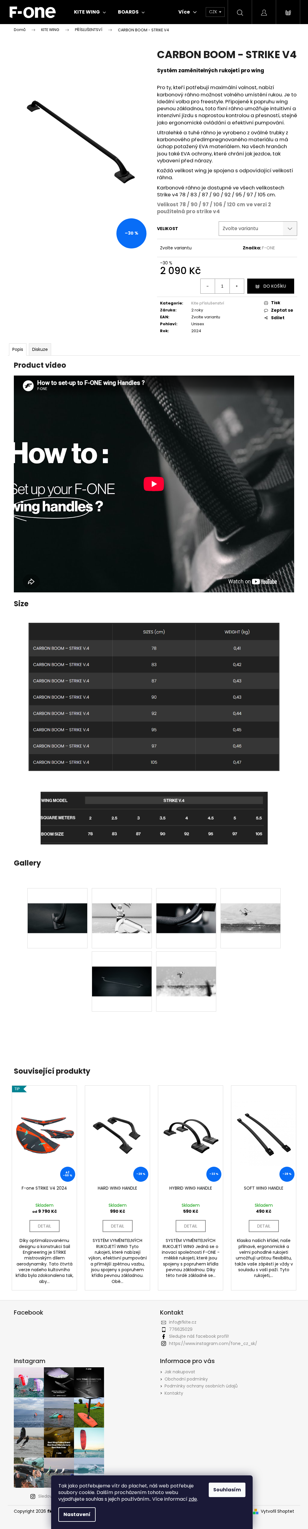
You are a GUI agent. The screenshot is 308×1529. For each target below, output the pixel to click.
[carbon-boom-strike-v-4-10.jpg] (186, 966)
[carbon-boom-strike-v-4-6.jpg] (250, 903)
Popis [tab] (17, 349)
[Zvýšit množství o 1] (236, 286)
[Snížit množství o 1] (208, 286)
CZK (213, 12)
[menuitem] (90, 12)
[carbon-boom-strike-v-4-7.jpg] (186, 903)
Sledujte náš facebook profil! (199, 1336)
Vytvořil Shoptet (277, 1511)
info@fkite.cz (182, 1322)
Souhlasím (227, 1489)
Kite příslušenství (207, 303)
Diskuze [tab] (40, 349)
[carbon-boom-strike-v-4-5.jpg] (122, 966)
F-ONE (268, 248)
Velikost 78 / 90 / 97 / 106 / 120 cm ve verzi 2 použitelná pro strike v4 (214, 208)
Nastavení (77, 1514)
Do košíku (274, 286)
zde (193, 1499)
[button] (154, 1047)
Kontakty (174, 1393)
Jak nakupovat (180, 1372)
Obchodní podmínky (186, 1379)
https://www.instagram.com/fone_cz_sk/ (213, 1343)
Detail (44, 1226)
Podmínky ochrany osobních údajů (201, 1386)
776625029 (180, 1329)
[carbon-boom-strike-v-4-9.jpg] (57, 903)
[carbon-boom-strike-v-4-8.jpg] (122, 903)
